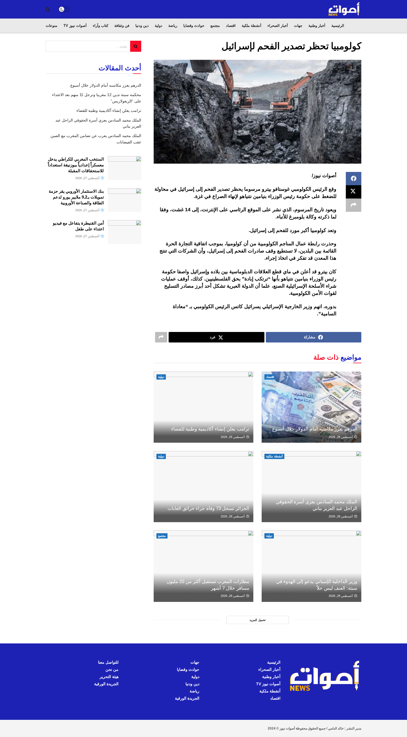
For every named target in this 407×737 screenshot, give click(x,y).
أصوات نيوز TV (75, 26)
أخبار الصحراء (277, 26)
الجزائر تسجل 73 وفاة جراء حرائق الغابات (208, 508)
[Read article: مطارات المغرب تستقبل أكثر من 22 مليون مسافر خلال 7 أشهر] (203, 566)
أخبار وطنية (316, 26)
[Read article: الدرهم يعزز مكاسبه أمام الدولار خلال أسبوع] (311, 407)
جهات (298, 26)
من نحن (112, 669)
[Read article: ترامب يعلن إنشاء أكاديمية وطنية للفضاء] (203, 407)
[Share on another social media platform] (353, 205)
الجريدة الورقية (187, 698)
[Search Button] (48, 9)
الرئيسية (337, 26)
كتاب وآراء (100, 26)
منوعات (51, 26)
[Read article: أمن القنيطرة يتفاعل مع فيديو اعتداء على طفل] (124, 232)
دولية (158, 26)
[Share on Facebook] (353, 178)
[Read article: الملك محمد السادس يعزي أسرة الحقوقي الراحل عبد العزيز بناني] (311, 486)
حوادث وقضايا (193, 26)
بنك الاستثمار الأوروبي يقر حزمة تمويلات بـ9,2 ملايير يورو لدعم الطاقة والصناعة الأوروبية (76, 197)
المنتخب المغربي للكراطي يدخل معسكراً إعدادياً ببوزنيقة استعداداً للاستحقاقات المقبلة (76, 165)
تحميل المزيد (257, 620)
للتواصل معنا (108, 662)
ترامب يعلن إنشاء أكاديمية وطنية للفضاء (210, 429)
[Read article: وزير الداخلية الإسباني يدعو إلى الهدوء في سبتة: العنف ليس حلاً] (311, 566)
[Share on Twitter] (353, 192)
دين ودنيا (142, 26)
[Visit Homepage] (344, 9)
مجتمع (215, 26)
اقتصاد (231, 26)
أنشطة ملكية (251, 26)
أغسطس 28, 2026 (341, 437)
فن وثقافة (121, 26)
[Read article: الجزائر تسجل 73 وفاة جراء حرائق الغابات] (203, 486)
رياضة (172, 26)
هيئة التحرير (109, 676)
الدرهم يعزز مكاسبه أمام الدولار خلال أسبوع (314, 429)
